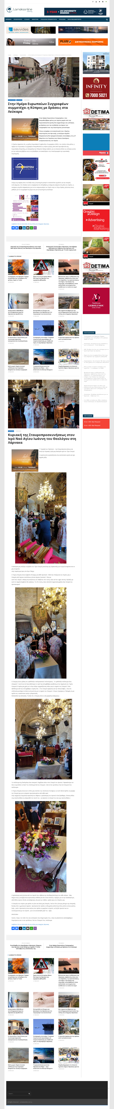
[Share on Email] (27, 227)
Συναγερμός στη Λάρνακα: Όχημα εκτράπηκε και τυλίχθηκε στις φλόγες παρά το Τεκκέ (18, 278)
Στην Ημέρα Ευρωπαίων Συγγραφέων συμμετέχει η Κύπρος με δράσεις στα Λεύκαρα (61, 945)
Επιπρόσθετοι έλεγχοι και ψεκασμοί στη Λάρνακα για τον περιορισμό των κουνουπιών (42, 312)
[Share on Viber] (35, 227)
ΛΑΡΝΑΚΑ (8, 19)
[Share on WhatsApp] (31, 227)
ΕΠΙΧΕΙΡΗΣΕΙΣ (18, 19)
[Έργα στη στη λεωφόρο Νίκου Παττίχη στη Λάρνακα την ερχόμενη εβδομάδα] (43, 267)
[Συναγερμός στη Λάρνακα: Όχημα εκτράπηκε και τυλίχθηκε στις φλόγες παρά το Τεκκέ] (18, 267)
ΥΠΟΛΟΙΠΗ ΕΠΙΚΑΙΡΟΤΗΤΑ (49, 19)
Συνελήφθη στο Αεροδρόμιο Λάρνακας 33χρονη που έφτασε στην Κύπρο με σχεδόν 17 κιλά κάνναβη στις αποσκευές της (25, 946)
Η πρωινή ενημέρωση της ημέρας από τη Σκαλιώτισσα (68, 338)
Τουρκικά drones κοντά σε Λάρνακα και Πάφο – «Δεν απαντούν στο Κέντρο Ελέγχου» (43, 367)
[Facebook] (93, 1)
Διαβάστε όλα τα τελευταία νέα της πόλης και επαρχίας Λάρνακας (30, 224)
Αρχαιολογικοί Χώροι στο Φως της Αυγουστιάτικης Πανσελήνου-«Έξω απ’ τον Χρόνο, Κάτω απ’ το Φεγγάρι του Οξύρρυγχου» (95, 388)
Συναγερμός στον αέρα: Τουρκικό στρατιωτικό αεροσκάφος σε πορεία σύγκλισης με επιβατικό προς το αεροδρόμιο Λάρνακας (43, 340)
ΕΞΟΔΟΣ (27, 19)
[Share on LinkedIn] (24, 227)
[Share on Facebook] (13, 227)
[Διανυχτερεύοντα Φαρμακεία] (106, 1)
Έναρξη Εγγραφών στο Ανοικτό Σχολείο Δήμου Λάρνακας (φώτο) (68, 367)
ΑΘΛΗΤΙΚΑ (35, 19)
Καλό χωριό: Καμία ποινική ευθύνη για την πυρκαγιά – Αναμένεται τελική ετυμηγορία (17, 367)
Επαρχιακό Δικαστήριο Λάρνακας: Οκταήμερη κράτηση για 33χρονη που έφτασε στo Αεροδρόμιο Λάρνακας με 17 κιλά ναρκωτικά (61, 247)
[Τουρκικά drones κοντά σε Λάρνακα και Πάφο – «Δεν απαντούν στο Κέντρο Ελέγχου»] (43, 357)
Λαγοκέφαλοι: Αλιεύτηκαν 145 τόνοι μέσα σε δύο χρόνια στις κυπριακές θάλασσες (96, 361)
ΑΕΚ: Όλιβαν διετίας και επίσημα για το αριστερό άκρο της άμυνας (96, 350)
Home (9, 55)
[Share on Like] (16, 227)
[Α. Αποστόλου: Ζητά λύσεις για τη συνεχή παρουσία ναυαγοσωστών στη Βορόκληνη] (18, 328)
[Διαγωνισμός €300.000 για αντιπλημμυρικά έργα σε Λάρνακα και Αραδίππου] (18, 301)
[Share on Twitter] (20, 227)
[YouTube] (96, 1)
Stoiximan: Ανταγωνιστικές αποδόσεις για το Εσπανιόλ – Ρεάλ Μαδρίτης (96, 344)
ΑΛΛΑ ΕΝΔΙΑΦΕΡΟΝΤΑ (74, 19)
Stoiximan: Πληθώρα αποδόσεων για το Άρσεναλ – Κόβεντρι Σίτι (96, 395)
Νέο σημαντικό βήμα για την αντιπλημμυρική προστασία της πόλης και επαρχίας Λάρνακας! (68, 312)
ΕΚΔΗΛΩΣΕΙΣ (23, 55)
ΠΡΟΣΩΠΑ (62, 19)
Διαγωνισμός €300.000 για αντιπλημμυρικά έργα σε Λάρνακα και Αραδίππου (15, 312)
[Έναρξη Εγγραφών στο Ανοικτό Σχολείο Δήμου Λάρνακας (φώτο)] (68, 357)
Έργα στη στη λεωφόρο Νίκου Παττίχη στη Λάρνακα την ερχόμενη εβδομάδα (42, 278)
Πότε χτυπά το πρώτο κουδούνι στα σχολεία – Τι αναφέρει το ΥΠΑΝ (95, 367)
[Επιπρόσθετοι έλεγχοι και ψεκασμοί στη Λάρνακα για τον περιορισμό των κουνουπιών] (43, 301)
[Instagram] (102, 1)
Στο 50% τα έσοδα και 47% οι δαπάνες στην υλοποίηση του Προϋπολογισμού (95, 400)
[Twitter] (99, 1)
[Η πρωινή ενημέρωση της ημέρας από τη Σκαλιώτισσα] (68, 328)
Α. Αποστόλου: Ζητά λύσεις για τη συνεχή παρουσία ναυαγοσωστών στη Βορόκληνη (17, 339)
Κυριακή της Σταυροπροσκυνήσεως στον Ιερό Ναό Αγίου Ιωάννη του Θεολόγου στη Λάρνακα (26, 246)
